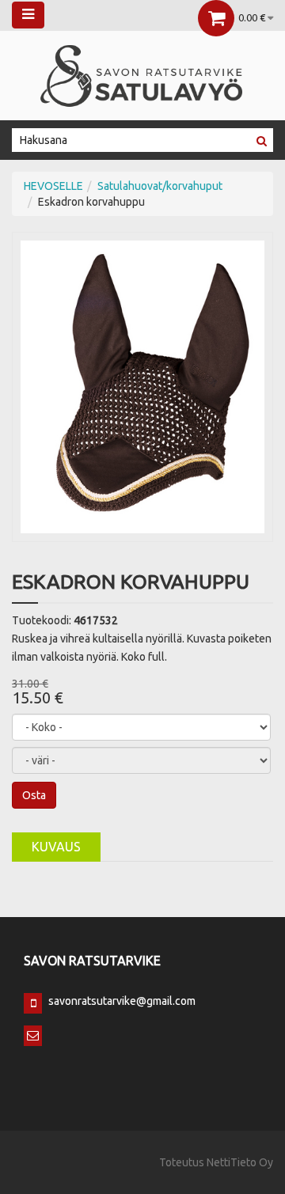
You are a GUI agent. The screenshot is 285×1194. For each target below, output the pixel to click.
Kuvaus (56, 847)
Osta (34, 795)
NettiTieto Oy (240, 1162)
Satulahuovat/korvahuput (159, 186)
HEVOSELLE (53, 186)
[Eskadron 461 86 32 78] (142, 386)
